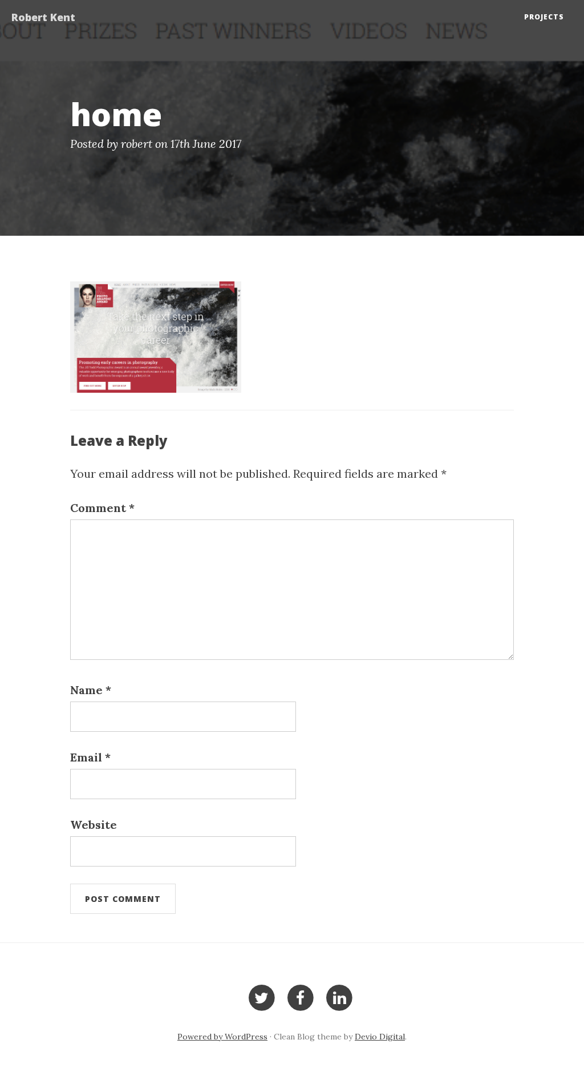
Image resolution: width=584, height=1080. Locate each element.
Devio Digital (380, 1036)
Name (90, 690)
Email (90, 757)
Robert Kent (43, 17)
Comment (102, 508)
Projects (544, 17)
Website (93, 824)
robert (136, 143)
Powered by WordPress (222, 1036)
